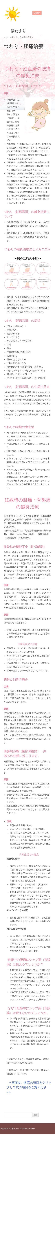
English (37, 13)
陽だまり (18, 31)
